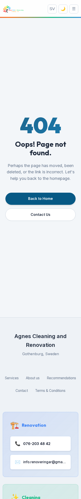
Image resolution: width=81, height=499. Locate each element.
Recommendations (61, 378)
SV (52, 9)
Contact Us (40, 214)
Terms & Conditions (50, 390)
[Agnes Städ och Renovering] (13, 9)
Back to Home (40, 198)
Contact (22, 390)
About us (33, 378)
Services (12, 378)
